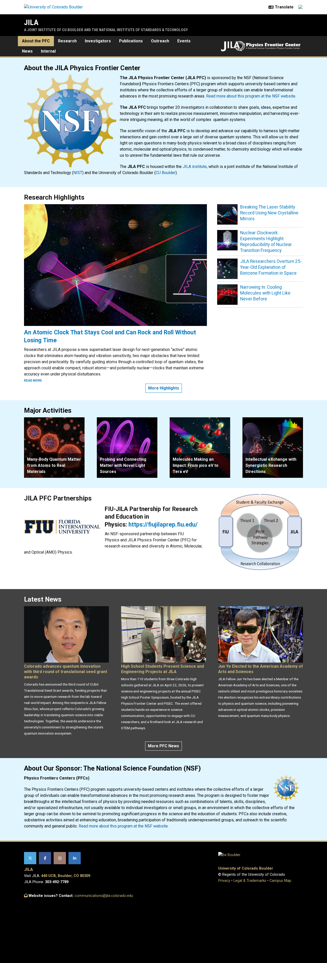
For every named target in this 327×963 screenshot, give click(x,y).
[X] (30, 858)
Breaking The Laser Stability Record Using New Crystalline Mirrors (269, 212)
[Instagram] (60, 858)
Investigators (98, 41)
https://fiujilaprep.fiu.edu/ (163, 524)
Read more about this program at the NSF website (250, 96)
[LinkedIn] (74, 858)
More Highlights (163, 388)
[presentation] (54, 447)
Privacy (224, 881)
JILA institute (195, 166)
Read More (33, 380)
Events (184, 41)
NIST (77, 172)
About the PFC (36, 41)
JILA (31, 22)
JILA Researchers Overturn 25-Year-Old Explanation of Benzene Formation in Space (271, 267)
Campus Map (280, 881)
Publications (131, 41)
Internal (48, 51)
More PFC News (163, 745)
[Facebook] (45, 858)
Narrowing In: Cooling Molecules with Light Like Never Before (265, 293)
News (27, 51)
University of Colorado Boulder (245, 868)
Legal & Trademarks (249, 881)
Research (67, 41)
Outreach (160, 41)
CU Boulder (166, 172)
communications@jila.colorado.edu (104, 896)
